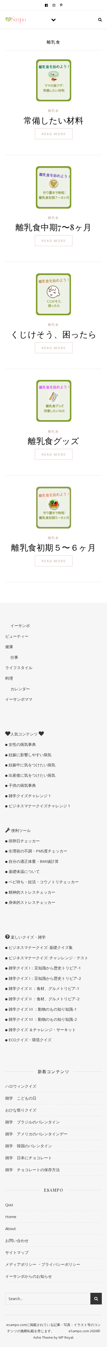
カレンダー (19, 688)
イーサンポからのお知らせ (28, 1276)
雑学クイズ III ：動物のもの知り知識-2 (42, 1019)
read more (54, 133)
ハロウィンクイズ (20, 1086)
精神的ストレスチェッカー (31, 892)
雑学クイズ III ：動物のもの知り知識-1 (42, 1009)
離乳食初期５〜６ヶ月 (53, 547)
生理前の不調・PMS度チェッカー (37, 850)
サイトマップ (17, 1252)
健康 (9, 646)
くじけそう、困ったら (53, 333)
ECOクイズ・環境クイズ (29, 1039)
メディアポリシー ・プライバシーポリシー (42, 1264)
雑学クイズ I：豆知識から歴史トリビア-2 (44, 978)
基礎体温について (24, 871)
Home (10, 1216)
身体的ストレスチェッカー (31, 902)
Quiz (9, 1204)
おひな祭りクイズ (20, 1110)
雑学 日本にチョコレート (28, 1157)
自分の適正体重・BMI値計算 (33, 861)
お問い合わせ (17, 1240)
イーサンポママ (18, 699)
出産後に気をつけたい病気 (31, 775)
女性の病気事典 (22, 744)
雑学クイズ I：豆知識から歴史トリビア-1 (44, 967)
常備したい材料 (54, 120)
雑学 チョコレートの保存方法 (32, 1169)
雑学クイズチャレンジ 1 (29, 795)
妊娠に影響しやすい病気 (29, 754)
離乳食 (53, 110)
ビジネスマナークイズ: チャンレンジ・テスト (48, 957)
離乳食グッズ (53, 440)
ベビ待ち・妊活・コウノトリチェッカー (43, 881)
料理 (9, 678)
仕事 (13, 657)
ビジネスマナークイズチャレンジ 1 (39, 805)
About (10, 1228)
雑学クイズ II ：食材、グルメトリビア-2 (43, 998)
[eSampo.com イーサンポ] (15, 20)
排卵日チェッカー (24, 840)
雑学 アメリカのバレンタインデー (36, 1133)
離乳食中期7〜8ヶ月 (54, 226)
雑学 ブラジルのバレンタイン (32, 1121)
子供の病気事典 (22, 785)
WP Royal (65, 1337)
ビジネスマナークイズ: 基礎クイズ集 (40, 947)
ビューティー (17, 636)
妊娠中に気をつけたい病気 (31, 764)
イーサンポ (19, 625)
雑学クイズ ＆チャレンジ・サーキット (42, 1029)
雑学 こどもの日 (20, 1098)
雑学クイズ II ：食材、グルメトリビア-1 (43, 988)
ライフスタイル (18, 667)
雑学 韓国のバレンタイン (28, 1145)
